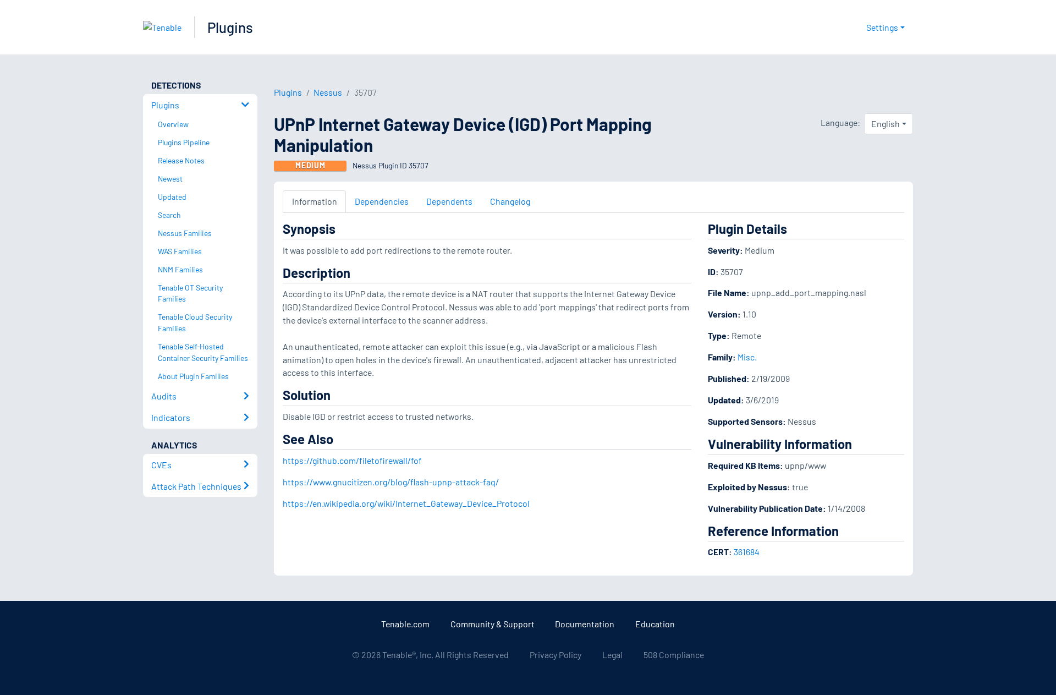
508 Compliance (674, 654)
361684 (747, 551)
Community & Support (492, 624)
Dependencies (382, 201)
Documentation (584, 624)
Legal (612, 654)
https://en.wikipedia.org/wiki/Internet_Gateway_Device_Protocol (406, 503)
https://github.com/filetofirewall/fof (352, 460)
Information (314, 201)
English (885, 123)
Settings (882, 27)
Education (655, 624)
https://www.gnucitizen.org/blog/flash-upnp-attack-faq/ (391, 482)
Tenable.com (405, 624)
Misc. (747, 357)
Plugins (230, 27)
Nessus (328, 92)
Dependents (449, 201)
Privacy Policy (555, 654)
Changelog (510, 201)
